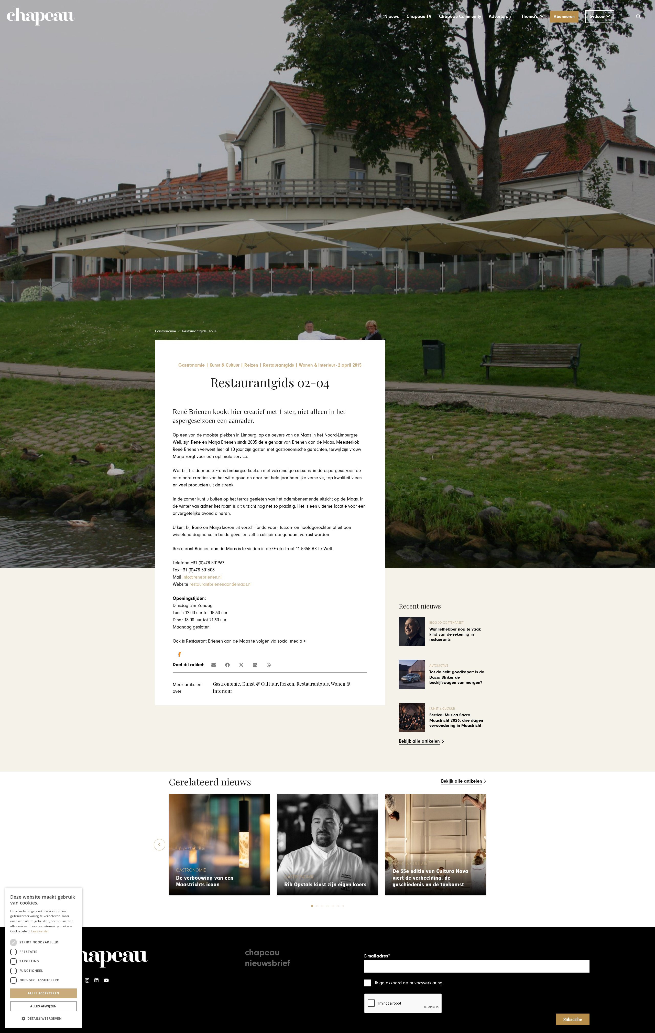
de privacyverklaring (422, 983)
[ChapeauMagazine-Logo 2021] (40, 17)
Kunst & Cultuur (260, 684)
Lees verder (40, 931)
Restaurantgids (313, 684)
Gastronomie (226, 684)
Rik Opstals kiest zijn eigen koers (325, 884)
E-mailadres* (377, 956)
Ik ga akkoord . (409, 983)
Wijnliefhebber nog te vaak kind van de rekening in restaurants (455, 634)
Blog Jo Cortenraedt (446, 623)
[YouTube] (106, 980)
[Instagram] (87, 980)
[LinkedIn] (96, 980)
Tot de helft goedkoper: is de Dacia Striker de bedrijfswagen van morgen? (456, 677)
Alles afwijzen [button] (43, 1006)
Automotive (438, 666)
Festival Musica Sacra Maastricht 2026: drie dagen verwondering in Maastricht (456, 720)
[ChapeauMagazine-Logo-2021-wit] (107, 957)
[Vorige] (159, 844)
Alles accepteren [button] (43, 993)
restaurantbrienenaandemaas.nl (221, 584)
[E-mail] (214, 664)
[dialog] (43, 958)
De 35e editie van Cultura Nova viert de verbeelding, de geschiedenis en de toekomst (430, 878)
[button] (532, 16)
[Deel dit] (227, 664)
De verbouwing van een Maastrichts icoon (204, 881)
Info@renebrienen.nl (202, 577)
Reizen (287, 684)
